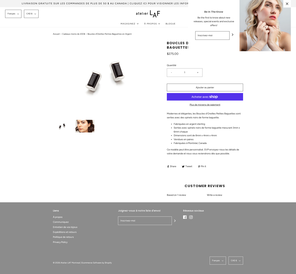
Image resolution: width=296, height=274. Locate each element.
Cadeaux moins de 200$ (73, 34)
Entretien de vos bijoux (65, 227)
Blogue (171, 24)
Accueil (56, 34)
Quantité (171, 65)
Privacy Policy (60, 242)
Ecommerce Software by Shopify (97, 263)
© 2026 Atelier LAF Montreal (66, 263)
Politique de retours (63, 237)
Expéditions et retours (65, 232)
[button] (13, 14)
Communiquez (61, 222)
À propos (58, 217)
